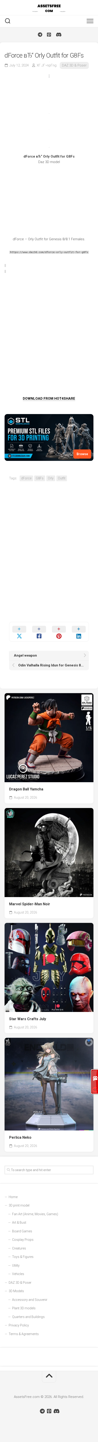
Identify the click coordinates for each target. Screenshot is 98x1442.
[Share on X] (19, 631)
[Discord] (58, 34)
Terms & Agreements (24, 1334)
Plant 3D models (24, 1308)
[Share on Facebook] (39, 631)
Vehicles (18, 1274)
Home (13, 1197)
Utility (16, 1265)
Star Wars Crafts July (27, 1019)
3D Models (16, 1291)
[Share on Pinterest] (59, 631)
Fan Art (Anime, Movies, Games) (35, 1214)
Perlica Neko (20, 1137)
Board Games (22, 1231)
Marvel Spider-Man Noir (29, 904)
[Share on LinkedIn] (79, 631)
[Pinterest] (49, 34)
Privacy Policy (19, 1325)
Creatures (19, 1248)
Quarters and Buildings (28, 1317)
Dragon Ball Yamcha (26, 789)
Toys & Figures (23, 1257)
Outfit (61, 478)
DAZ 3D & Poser (74, 65)
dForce (26, 478)
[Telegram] (39, 34)
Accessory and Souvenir (29, 1300)
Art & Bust (19, 1222)
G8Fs (40, 478)
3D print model (19, 1205)
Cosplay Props (23, 1239)
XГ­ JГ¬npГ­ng (47, 65)
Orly (51, 478)
